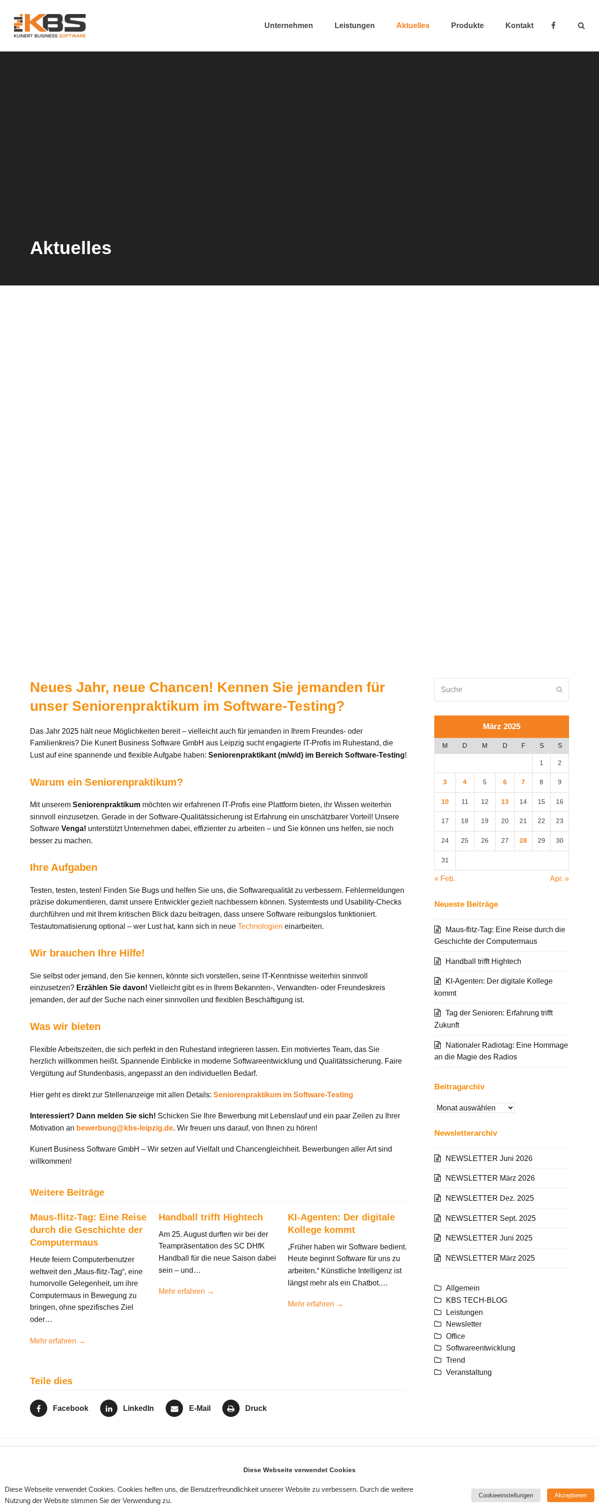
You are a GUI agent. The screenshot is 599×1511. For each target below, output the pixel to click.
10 (445, 801)
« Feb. (444, 879)
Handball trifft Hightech (211, 1217)
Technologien (260, 926)
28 (523, 840)
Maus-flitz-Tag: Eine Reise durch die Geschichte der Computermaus (88, 1230)
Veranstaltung (469, 1372)
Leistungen (464, 1312)
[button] (581, 25)
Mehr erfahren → (58, 1341)
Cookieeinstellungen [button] (506, 1495)
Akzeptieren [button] (571, 1495)
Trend (455, 1360)
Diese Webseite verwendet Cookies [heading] (299, 1470)
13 (505, 801)
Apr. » (559, 879)
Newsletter (464, 1324)
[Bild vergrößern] (299, 484)
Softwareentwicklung (480, 1348)
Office (455, 1336)
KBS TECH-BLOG (476, 1300)
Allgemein (463, 1288)
